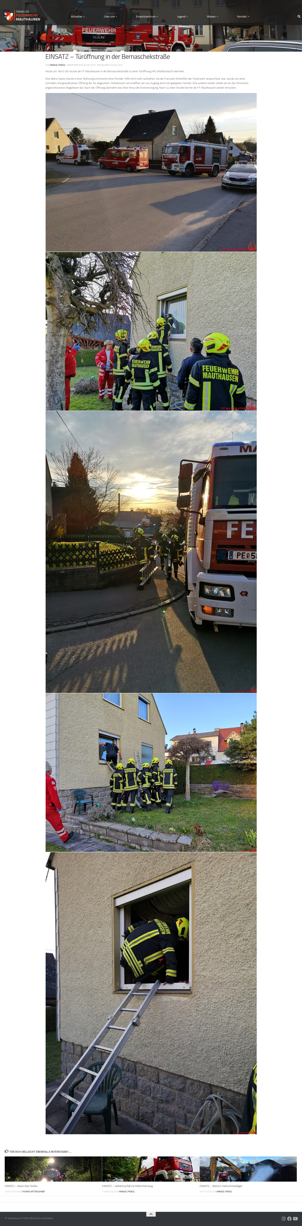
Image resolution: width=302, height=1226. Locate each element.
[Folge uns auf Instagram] (284, 1219)
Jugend (181, 16)
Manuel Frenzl (58, 65)
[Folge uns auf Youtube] (295, 1219)
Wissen (211, 16)
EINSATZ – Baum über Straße (21, 1186)
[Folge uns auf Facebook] (289, 1219)
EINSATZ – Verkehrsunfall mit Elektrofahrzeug (127, 1186)
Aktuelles (76, 16)
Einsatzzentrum (146, 16)
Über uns (109, 16)
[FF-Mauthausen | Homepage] (22, 14)
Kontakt (242, 16)
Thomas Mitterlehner (33, 1191)
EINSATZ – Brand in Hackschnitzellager (221, 1186)
